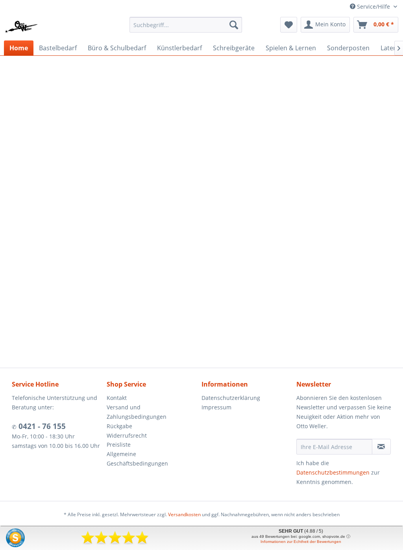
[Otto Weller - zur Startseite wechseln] (21, 27)
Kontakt (117, 398)
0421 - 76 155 (41, 426)
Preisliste (119, 444)
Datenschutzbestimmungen (333, 472)
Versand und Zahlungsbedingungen (136, 411)
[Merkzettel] (288, 25)
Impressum (216, 407)
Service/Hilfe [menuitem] (373, 6)
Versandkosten (184, 514)
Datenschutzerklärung (231, 398)
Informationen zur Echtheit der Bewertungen (301, 541)
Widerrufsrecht (127, 435)
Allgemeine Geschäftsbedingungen (137, 458)
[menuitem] (185, 25)
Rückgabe (119, 426)
